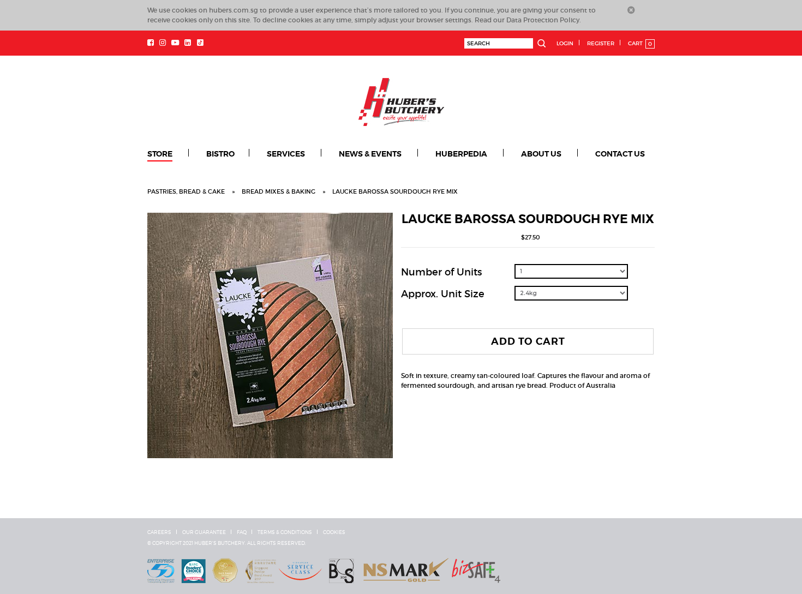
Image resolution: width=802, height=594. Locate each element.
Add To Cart (528, 341)
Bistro (220, 154)
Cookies (334, 532)
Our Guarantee (204, 532)
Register (600, 43)
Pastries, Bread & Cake (186, 191)
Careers (159, 532)
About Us (541, 154)
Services (286, 154)
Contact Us (620, 154)
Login (564, 43)
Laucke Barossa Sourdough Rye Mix (395, 191)
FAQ (242, 532)
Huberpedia (461, 154)
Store (159, 154)
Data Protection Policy (542, 20)
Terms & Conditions (285, 532)
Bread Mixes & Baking (278, 191)
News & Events (370, 154)
